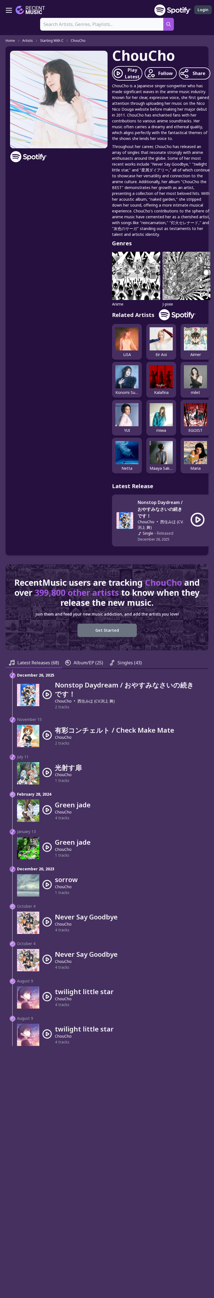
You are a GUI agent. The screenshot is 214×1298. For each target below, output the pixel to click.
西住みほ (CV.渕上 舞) (96, 701)
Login (203, 9)
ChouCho (78, 40)
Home (10, 40)
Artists (27, 40)
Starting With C (52, 40)
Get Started (107, 630)
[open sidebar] (9, 10)
